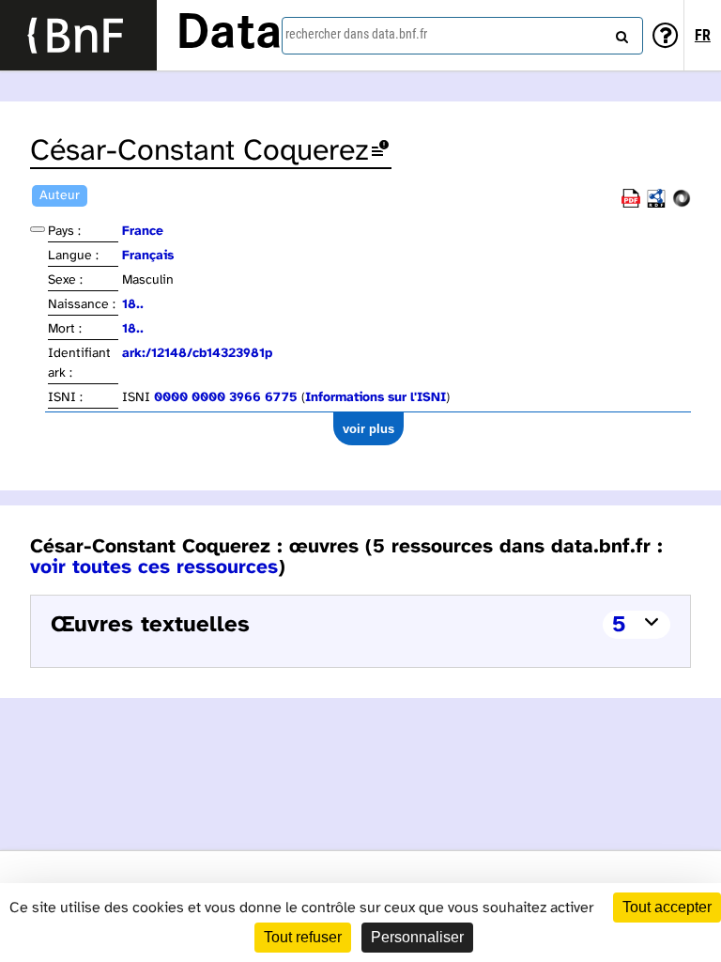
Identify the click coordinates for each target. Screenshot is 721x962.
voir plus (368, 429)
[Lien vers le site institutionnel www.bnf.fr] (78, 35)
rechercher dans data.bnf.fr (356, 33)
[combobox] (462, 35)
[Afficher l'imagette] (37, 229)
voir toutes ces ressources (154, 567)
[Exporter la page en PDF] (630, 204)
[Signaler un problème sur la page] (380, 151)
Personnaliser (417, 937)
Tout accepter (667, 907)
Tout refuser (303, 937)
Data (229, 34)
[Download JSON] (681, 204)
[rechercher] (619, 32)
